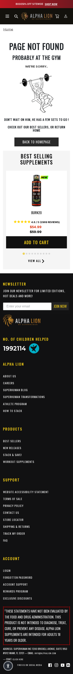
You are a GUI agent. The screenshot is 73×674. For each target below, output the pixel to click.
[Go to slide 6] (38, 253)
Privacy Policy (13, 505)
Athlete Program (15, 404)
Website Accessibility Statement (26, 492)
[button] (8, 666)
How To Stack (12, 411)
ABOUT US (9, 376)
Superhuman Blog (15, 390)
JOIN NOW (60, 306)
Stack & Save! (12, 455)
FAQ (5, 540)
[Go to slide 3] (29, 253)
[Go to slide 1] (24, 254)
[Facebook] (50, 665)
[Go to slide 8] (43, 253)
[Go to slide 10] (49, 253)
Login (7, 570)
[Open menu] (7, 16)
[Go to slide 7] (41, 253)
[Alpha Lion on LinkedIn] (68, 665)
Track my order (14, 533)
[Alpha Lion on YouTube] (63, 665)
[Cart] (57, 16)
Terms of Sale (12, 499)
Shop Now (51, 4)
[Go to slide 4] (32, 253)
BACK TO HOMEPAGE (36, 142)
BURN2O (36, 213)
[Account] (66, 16)
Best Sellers (12, 441)
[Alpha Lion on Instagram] (57, 665)
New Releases (12, 448)
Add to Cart (36, 242)
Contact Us (11, 512)
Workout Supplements (18, 461)
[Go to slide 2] (26, 253)
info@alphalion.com (45, 653)
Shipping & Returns (16, 526)
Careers (8, 383)
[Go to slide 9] (46, 253)
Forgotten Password (17, 577)
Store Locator (13, 519)
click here (18, 659)
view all (34, 261)
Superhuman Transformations (24, 397)
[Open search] (16, 16)
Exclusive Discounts (17, 598)
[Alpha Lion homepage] (36, 16)
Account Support (15, 584)
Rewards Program (15, 591)
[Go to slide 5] (35, 253)
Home (8, 29)
